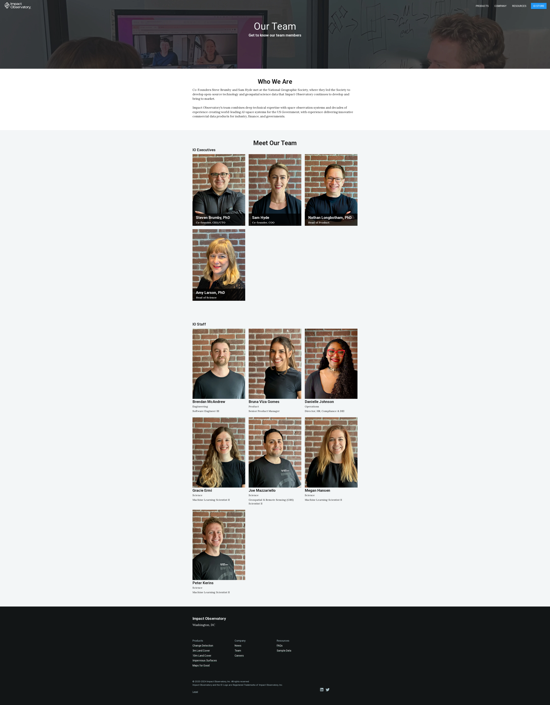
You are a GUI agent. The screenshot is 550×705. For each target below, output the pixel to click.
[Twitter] (328, 690)
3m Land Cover (201, 650)
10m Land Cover (201, 655)
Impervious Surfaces (204, 660)
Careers (239, 655)
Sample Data (284, 650)
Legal (195, 692)
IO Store (538, 5)
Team (238, 650)
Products (482, 5)
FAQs (280, 645)
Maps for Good (201, 665)
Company (500, 5)
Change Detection (202, 645)
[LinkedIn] (322, 690)
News (238, 645)
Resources (519, 5)
